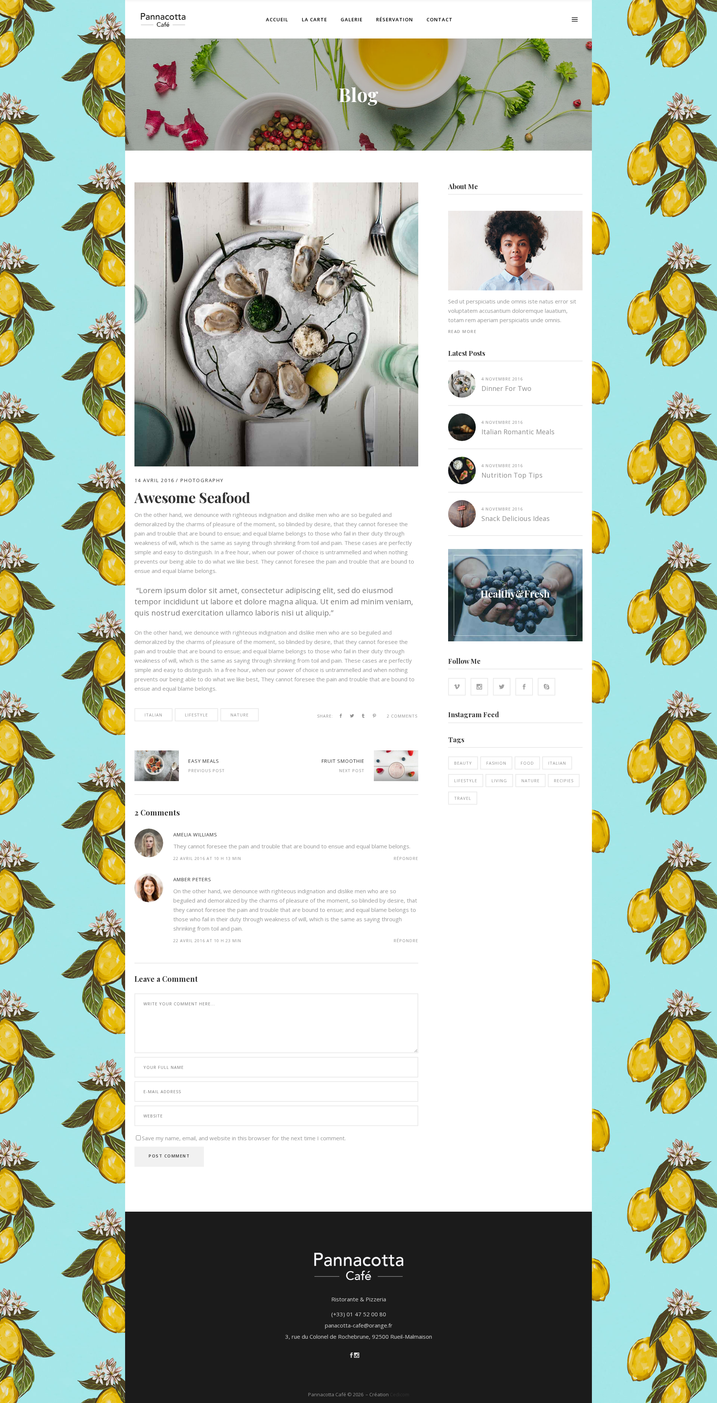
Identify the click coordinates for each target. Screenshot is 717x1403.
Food (527, 763)
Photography (202, 480)
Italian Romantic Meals (518, 431)
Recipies (564, 780)
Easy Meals (203, 761)
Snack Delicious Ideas (515, 518)
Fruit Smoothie (343, 761)
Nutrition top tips (512, 475)
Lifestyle (196, 715)
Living (499, 780)
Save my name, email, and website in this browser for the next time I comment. (244, 1138)
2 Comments (402, 716)
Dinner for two (506, 388)
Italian (153, 715)
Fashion (496, 763)
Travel (462, 798)
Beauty (463, 763)
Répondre (406, 858)
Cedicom (399, 1394)
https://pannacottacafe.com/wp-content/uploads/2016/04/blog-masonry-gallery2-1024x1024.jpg (396, 765)
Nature (239, 715)
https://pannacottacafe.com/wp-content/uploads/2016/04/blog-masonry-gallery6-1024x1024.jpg (156, 765)
